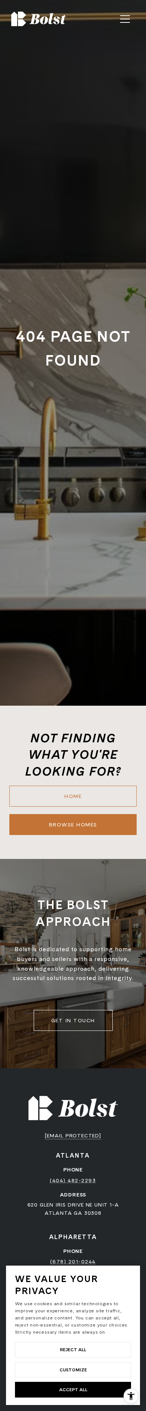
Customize (73, 1370)
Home (73, 796)
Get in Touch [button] (73, 1020)
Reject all (73, 1349)
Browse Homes (73, 824)
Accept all (73, 1389)
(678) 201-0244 (73, 1261)
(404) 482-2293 (73, 1180)
